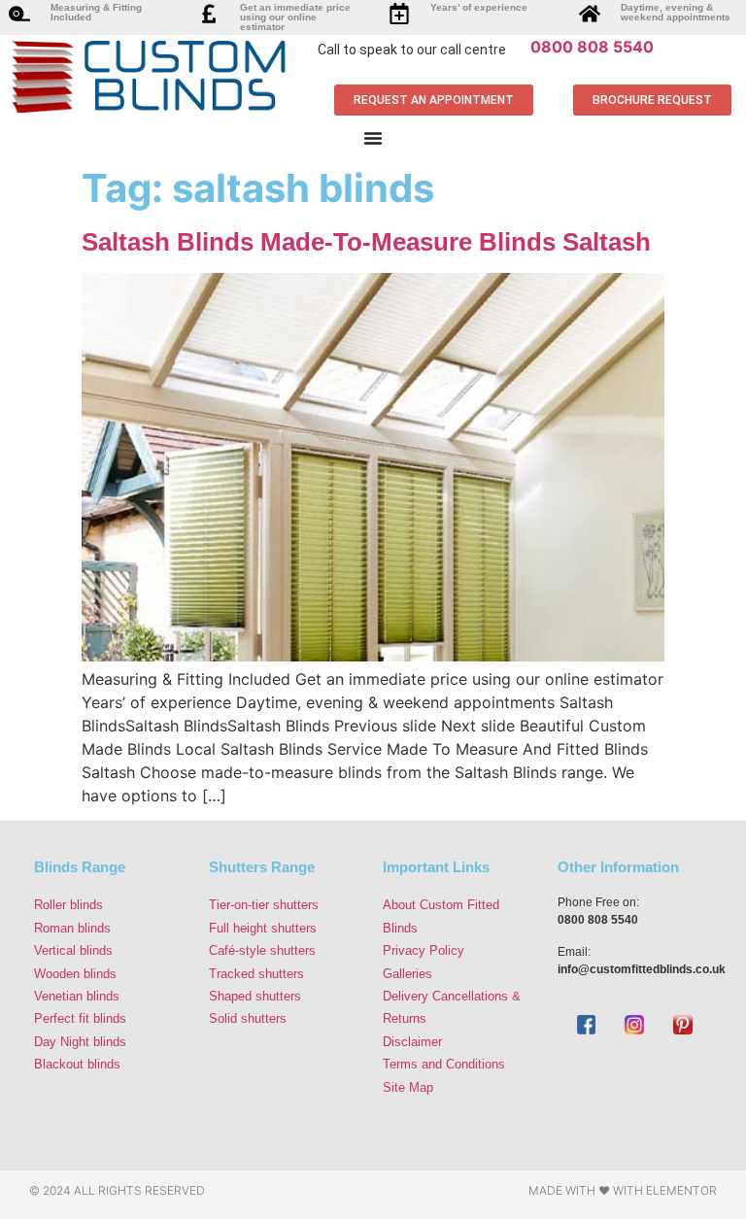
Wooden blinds (75, 973)
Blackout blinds (77, 1064)
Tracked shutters (256, 973)
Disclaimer (412, 1041)
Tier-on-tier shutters (264, 904)
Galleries (407, 973)
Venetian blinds (76, 996)
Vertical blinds (73, 950)
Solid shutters (248, 1018)
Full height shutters (263, 928)
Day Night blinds (80, 1041)
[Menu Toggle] (373, 138)
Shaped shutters (255, 996)
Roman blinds (72, 928)
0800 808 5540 (592, 46)
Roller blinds (68, 904)
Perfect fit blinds (80, 1018)
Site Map (408, 1087)
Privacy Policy (423, 950)
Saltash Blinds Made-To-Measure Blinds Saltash (366, 241)
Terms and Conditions (444, 1064)
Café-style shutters (262, 950)
